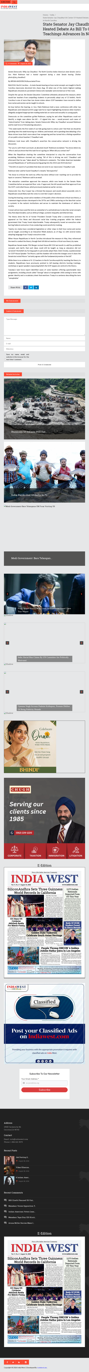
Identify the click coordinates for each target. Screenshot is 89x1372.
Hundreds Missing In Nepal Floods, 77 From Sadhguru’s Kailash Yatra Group (42, 659)
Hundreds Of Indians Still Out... (29, 431)
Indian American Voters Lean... (21, 1211)
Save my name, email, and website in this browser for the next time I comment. (17, 356)
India (52, 15)
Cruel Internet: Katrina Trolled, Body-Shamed (37, 709)
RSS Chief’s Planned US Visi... (21, 1200)
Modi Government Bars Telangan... (31, 558)
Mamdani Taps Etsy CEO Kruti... (22, 1217)
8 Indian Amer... (22, 1177)
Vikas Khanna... (23, 1167)
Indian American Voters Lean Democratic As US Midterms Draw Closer (43, 610)
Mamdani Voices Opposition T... (22, 1206)
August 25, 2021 (25, 63)
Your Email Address (30, 1079)
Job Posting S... (22, 1157)
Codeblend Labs (42, 1368)
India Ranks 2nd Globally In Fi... (30, 495)
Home (45, 15)
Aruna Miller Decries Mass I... (21, 1223)
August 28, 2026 (23, 1161)
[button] (44, 594)
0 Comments (12, 63)
